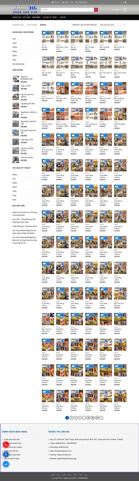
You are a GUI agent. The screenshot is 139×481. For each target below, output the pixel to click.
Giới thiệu (26, 17)
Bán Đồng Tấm (61, 98)
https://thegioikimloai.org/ (66, 458)
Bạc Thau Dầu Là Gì (106, 74)
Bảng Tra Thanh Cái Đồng (105, 99)
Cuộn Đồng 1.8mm (118, 279)
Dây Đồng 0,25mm (117, 381)
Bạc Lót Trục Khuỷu (75, 74)
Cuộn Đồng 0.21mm (46, 202)
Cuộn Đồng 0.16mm (60, 176)
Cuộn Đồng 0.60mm (118, 227)
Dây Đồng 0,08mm (103, 330)
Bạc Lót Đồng (104, 47)
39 (92, 418)
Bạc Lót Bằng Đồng (89, 48)
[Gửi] (96, 10)
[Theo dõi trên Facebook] (123, 2)
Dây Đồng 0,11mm (59, 356)
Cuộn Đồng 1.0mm (60, 279)
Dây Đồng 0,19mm (88, 381)
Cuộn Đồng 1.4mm (89, 279)
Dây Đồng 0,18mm (74, 381)
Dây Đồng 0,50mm (103, 407)
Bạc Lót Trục (60, 73)
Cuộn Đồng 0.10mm (60, 151)
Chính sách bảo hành (12, 455)
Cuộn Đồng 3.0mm (75, 304)
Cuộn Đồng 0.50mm (89, 227)
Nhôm (14, 47)
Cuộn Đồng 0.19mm (104, 176)
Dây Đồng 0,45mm (88, 407)
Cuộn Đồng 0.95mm (46, 279)
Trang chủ (16, 17)
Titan (14, 60)
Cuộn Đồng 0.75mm (75, 253)
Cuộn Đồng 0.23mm (75, 202)
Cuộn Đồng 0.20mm (118, 176)
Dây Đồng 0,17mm (59, 381)
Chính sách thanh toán (12, 443)
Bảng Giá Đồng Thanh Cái (76, 99)
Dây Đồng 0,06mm (74, 330)
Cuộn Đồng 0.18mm (89, 176)
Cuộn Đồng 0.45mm (75, 227)
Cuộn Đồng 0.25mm (104, 202)
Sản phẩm (36, 17)
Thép (14, 43)
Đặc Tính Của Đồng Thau (46, 330)
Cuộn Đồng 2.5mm (60, 304)
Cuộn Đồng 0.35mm (46, 227)
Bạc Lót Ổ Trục (119, 47)
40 (97, 418)
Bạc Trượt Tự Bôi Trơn (120, 74)
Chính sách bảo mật (11, 439)
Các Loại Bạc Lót (91, 124)
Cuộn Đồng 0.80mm (89, 253)
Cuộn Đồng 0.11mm (75, 151)
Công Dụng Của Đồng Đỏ (47, 151)
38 (88, 418)
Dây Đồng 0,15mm (117, 356)
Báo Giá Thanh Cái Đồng (47, 125)
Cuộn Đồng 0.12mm (89, 151)
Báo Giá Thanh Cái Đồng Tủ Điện (62, 125)
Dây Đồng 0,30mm (45, 407)
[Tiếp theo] (101, 418)
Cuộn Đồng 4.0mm (104, 304)
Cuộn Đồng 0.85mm (104, 253)
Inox (14, 39)
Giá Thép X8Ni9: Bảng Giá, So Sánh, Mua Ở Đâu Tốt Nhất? (24, 232)
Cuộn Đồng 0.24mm (89, 202)
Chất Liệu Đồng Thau (119, 125)
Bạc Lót (73, 47)
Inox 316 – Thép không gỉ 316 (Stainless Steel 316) (23, 220)
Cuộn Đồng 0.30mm (118, 202)
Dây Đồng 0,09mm (117, 330)
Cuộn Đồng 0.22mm (60, 202)
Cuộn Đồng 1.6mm (104, 279)
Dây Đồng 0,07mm (88, 330)
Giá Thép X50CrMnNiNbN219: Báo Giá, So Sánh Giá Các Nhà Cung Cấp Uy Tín (24, 240)
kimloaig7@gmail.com (62, 451)
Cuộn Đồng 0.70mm (60, 253)
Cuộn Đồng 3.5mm (89, 304)
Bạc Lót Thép (46, 73)
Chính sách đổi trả (11, 451)
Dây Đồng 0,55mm (117, 407)
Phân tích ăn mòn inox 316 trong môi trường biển (24, 213)
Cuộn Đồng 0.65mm (46, 253)
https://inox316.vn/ (64, 455)
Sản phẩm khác (18, 64)
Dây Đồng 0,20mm (103, 381)
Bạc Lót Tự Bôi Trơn (90, 74)
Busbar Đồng (75, 124)
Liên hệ (63, 17)
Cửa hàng (32, 25)
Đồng (14, 51)
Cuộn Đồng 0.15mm (46, 176)
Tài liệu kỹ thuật (50, 17)
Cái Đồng (103, 124)
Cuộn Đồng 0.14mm (118, 151)
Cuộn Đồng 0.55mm (104, 227)
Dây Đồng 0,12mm (74, 356)
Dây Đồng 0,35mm (59, 407)
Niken (14, 55)
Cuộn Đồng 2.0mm (46, 304)
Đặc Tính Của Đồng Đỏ (119, 304)
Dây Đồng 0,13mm (88, 356)
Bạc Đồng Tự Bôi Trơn (62, 48)
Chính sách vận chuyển (13, 447)
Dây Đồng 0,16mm (45, 381)
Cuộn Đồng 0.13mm (104, 151)
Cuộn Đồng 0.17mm (75, 176)
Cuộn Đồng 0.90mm (118, 253)
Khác (14, 200)
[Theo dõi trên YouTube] (125, 2)
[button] (119, 10)
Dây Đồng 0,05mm (59, 330)
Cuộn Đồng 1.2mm (75, 279)
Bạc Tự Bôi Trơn (47, 98)
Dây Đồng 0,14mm (103, 356)
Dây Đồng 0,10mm (45, 356)
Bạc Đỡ (44, 47)
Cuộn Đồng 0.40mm (60, 227)
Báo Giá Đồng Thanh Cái (119, 99)
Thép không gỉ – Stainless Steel (24, 226)
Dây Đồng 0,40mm (74, 407)
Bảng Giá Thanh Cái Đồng (91, 99)
